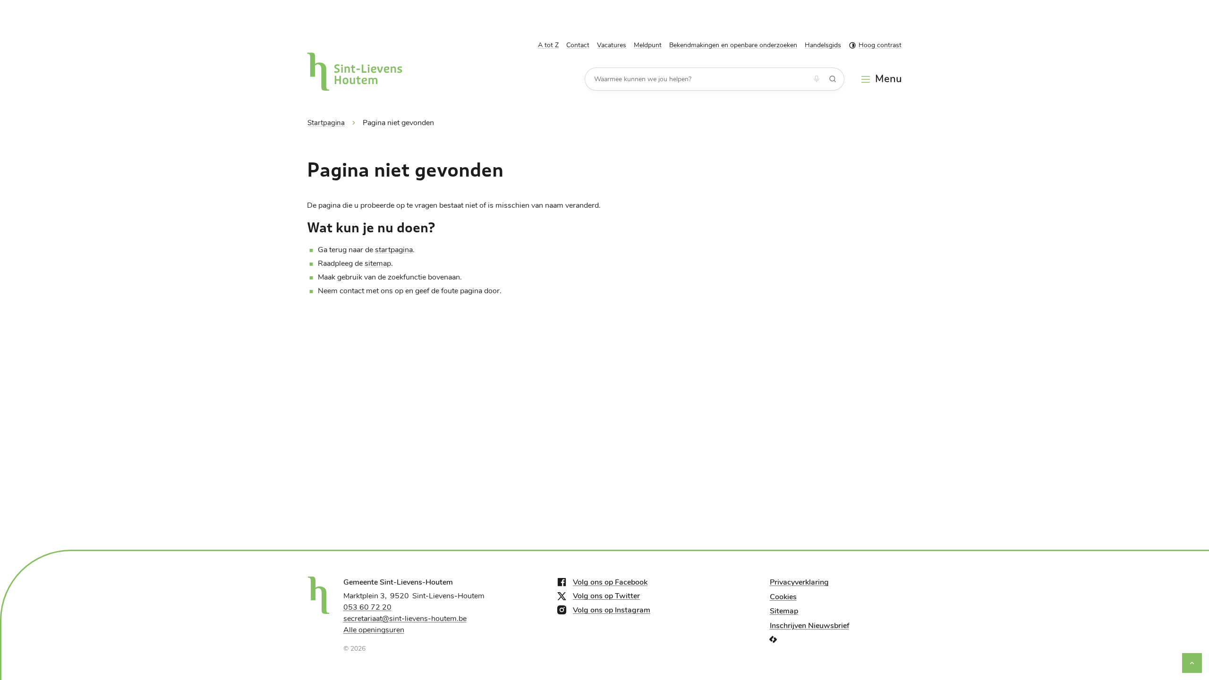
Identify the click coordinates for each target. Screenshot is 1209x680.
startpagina (394, 250)
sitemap (378, 263)
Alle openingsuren (373, 630)
